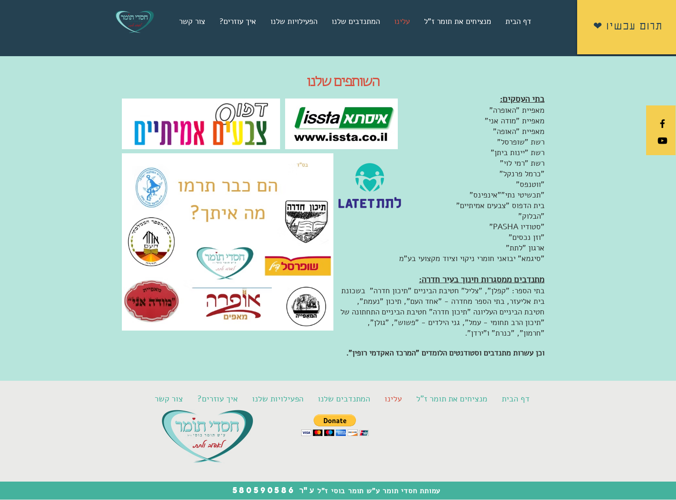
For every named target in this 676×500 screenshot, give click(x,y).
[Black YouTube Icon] (662, 140)
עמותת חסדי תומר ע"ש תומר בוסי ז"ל (378, 491)
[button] (335, 425)
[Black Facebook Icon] (662, 123)
